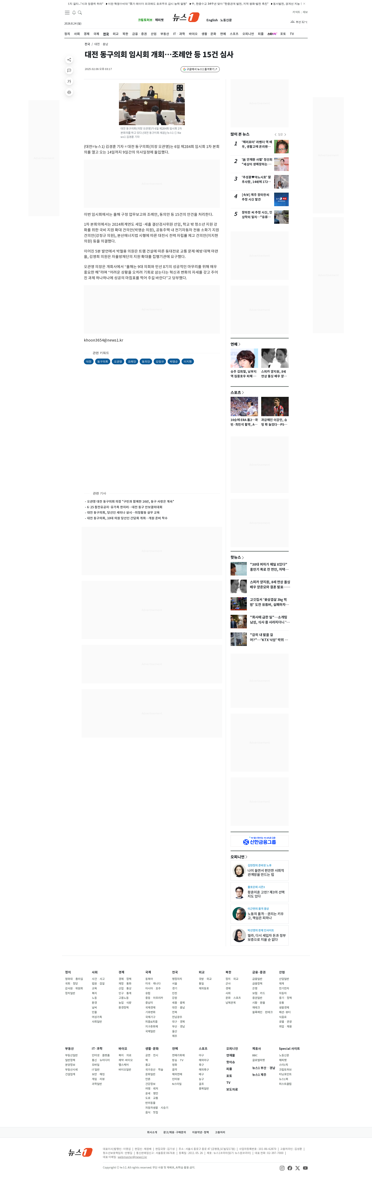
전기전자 (284, 988)
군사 (228, 983)
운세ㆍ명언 (151, 1093)
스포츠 (236, 392)
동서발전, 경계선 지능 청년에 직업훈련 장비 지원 (282, 3)
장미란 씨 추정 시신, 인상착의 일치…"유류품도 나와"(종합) (257, 217)
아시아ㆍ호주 (153, 988)
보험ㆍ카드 (258, 993)
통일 (201, 983)
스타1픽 (283, 1065)
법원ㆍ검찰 (98, 983)
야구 (201, 1055)
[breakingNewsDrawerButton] (74, 12)
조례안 (132, 361)
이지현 (188, 361)
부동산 (69, 1049)
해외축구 (204, 1069)
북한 (228, 972)
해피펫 (159, 20)
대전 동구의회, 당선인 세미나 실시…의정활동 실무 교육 (123, 512)
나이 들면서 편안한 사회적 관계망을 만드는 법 (266, 872)
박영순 (174, 361)
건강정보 (150, 1084)
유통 (281, 1003)
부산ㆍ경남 (178, 1026)
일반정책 (70, 1060)
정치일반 (70, 993)
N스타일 (177, 1084)
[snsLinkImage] (282, 1168)
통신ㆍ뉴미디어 (101, 1060)
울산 (174, 1031)
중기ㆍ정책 (285, 998)
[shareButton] (69, 59)
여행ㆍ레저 (151, 1088)
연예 (234, 344)
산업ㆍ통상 (125, 988)
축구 (201, 1065)
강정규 (160, 361)
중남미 (149, 1003)
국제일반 (150, 1031)
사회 (95, 972)
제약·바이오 (126, 1060)
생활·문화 (152, 1049)
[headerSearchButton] (80, 12)
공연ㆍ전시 (151, 1055)
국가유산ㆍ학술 (154, 1069)
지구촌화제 (151, 1026)
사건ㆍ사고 (98, 979)
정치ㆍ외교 (232, 979)
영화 (174, 1065)
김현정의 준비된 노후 (259, 865)
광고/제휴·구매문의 (174, 1132)
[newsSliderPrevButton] (275, 134)
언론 (147, 1079)
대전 (88, 361)
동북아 (149, 979)
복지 (94, 993)
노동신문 (226, 20)
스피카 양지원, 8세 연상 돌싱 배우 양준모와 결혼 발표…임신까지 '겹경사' (270, 587)
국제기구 (150, 1017)
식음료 (283, 1017)
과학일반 (97, 1084)
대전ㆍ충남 (178, 1007)
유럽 (147, 993)
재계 (281, 983)
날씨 (94, 1007)
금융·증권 (259, 972)
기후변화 (150, 1012)
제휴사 (256, 1049)
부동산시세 (71, 1069)
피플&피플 (151, 1021)
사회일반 (97, 1021)
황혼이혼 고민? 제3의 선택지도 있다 (266, 894)
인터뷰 (176, 1079)
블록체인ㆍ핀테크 (262, 1012)
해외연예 (177, 1074)
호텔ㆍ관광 (285, 1021)
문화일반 (150, 1074)
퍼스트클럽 (285, 1084)
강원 (174, 998)
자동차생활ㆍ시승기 (156, 1108)
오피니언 (238, 856)
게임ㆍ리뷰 (98, 1079)
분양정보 (70, 1065)
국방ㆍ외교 (205, 979)
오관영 (118, 361)
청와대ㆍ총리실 (74, 979)
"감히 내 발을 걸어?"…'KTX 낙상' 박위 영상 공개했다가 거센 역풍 (269, 640)
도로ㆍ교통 (151, 1098)
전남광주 (177, 1017)
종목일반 (204, 1088)
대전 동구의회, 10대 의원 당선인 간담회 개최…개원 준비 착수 (127, 518)
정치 (68, 972)
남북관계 (231, 1003)
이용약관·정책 (200, 1132)
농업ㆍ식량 (125, 1003)
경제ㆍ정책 (125, 979)
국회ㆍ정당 (71, 983)
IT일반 (96, 1069)
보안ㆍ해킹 (98, 1074)
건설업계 (70, 1074)
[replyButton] (69, 70)
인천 (174, 993)
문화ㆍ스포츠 (233, 998)
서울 (174, 983)
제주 (174, 1036)
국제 (148, 972)
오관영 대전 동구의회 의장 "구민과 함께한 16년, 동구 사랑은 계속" (130, 501)
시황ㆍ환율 (258, 1003)
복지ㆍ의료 (125, 1055)
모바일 (95, 1065)
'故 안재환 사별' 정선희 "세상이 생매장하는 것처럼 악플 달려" (257, 164)
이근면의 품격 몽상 (258, 909)
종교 (147, 1065)
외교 (202, 972)
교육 (94, 988)
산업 (282, 972)
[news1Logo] (80, 1152)
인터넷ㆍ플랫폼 (101, 1055)
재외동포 (204, 988)
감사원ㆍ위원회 (74, 988)
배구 (201, 1074)
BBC (254, 1055)
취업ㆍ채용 (285, 1026)
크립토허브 (145, 20)
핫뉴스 (236, 557)
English (212, 20)
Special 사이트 (289, 1049)
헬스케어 (124, 1065)
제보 (305, 12)
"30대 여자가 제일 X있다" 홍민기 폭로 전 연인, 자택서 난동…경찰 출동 (269, 569)
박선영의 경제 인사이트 (261, 930)
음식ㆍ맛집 (151, 1112)
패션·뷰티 (285, 1012)
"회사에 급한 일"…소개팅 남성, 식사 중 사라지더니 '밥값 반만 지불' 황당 (269, 622)
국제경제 (150, 1007)
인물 (94, 1012)
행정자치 (177, 979)
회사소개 (152, 1132)
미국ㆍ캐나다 (153, 983)
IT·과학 (97, 1049)
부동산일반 (71, 1055)
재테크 (256, 1007)
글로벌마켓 (258, 1060)
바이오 (123, 1049)
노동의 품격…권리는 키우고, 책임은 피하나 (266, 916)
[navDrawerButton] (67, 12)
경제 (121, 972)
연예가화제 (178, 1055)
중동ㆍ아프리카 (154, 998)
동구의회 (102, 361)
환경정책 (124, 1007)
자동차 (283, 993)
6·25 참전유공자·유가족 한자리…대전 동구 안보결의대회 (124, 507)
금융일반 (257, 979)
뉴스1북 (283, 1079)
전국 (87, 44)
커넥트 (296, 12)
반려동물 (150, 1103)
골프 (201, 1084)
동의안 (146, 361)
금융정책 (257, 983)
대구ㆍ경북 (178, 1021)
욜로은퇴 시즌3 (256, 887)
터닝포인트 (285, 1074)
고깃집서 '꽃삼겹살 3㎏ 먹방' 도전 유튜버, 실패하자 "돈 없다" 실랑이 (268, 604)
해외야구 (204, 1060)
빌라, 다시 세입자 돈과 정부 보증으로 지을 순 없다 (267, 937)
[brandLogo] (186, 16)
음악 (174, 1069)
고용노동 (124, 998)
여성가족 (97, 1017)
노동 (94, 998)
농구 (201, 1079)
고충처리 (220, 1132)
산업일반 (284, 979)
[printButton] (69, 92)
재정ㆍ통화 (125, 983)
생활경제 (284, 1007)
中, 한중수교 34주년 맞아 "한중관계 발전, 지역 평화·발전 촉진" (208, 3)
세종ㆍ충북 (178, 1003)
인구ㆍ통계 (125, 993)
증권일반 (257, 998)
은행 (254, 988)
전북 (174, 1012)
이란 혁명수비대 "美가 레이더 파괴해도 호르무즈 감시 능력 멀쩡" (126, 3)
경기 (174, 988)
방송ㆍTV (177, 1060)
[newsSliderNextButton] (285, 134)
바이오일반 (125, 1069)
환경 (94, 1003)
